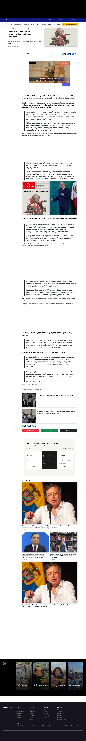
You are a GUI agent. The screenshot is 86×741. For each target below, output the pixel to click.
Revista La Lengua (61, 719)
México (36, 20)
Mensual (65, 448)
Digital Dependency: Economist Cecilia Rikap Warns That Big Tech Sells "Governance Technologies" (63, 555)
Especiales (51, 725)
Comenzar (34, 466)
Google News (31, 430)
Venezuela (46, 713)
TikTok (31, 717)
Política (10, 24)
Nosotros (39, 732)
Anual (70, 448)
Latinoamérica (43, 20)
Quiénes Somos (20, 709)
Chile (32, 20)
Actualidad (59, 711)
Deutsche (54, 20)
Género (44, 24)
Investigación (73, 20)
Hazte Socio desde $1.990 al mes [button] (70, 24)
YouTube (69, 430)
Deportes (79, 725)
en (82, 732)
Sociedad (50, 24)
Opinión (61, 20)
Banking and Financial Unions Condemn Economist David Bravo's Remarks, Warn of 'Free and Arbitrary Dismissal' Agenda (34, 555)
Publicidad (18, 713)
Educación (62, 725)
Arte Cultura (57, 24)
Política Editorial (20, 711)
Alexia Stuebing (26, 53)
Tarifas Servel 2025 (63, 732)
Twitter (31, 713)
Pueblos (33, 24)
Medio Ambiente (18, 24)
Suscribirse (49, 466)
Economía (26, 24)
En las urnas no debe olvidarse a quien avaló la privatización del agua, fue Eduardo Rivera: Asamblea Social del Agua (56, 412)
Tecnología (73, 725)
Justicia (38, 24)
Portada (59, 709)
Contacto (18, 715)
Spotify (31, 719)
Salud (43, 725)
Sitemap (70, 732)
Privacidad (18, 717)
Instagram (32, 711)
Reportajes (59, 717)
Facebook (32, 709)
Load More (43, 697)
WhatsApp (50, 430)
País (18, 46)
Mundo (28, 20)
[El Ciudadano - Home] (8, 20)
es (80, 732)
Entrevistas (66, 20)
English (49, 20)
